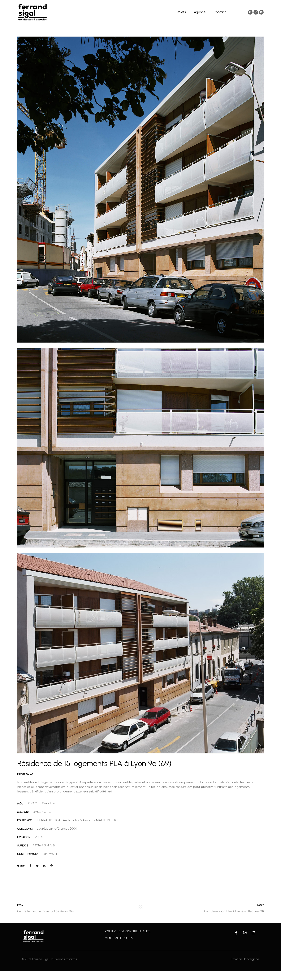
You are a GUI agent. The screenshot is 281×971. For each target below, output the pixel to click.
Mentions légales (119, 938)
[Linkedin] (261, 12)
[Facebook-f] (236, 933)
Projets (181, 12)
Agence (199, 12)
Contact (220, 12)
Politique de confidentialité (127, 931)
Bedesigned (251, 959)
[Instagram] (255, 12)
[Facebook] (250, 12)
